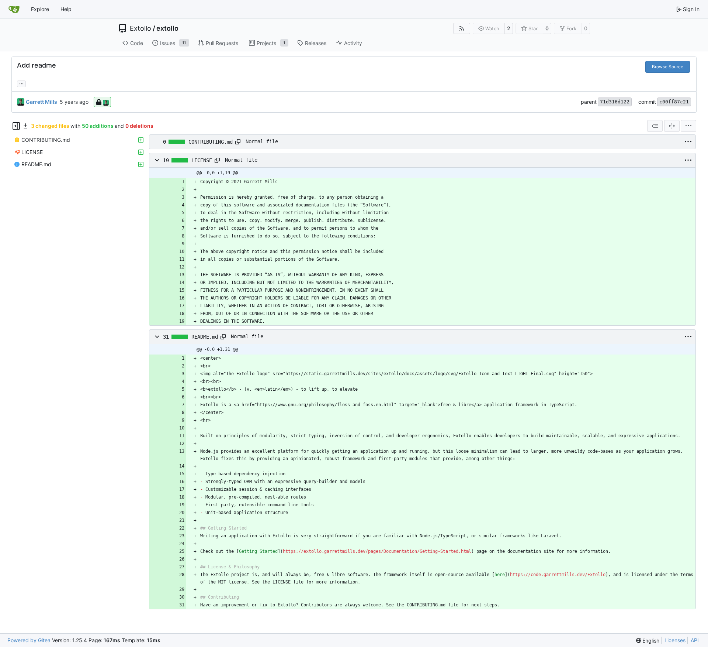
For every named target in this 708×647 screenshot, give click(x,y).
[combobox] (655, 126)
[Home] (14, 9)
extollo (167, 28)
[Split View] (672, 126)
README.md (204, 337)
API (695, 640)
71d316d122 (614, 102)
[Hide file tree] (16, 126)
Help (66, 9)
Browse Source (667, 66)
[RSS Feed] (461, 28)
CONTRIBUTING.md (210, 142)
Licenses (675, 640)
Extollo (140, 28)
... (21, 83)
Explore (40, 9)
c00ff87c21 (674, 102)
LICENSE (201, 160)
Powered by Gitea (29, 640)
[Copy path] (238, 142)
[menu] (688, 126)
